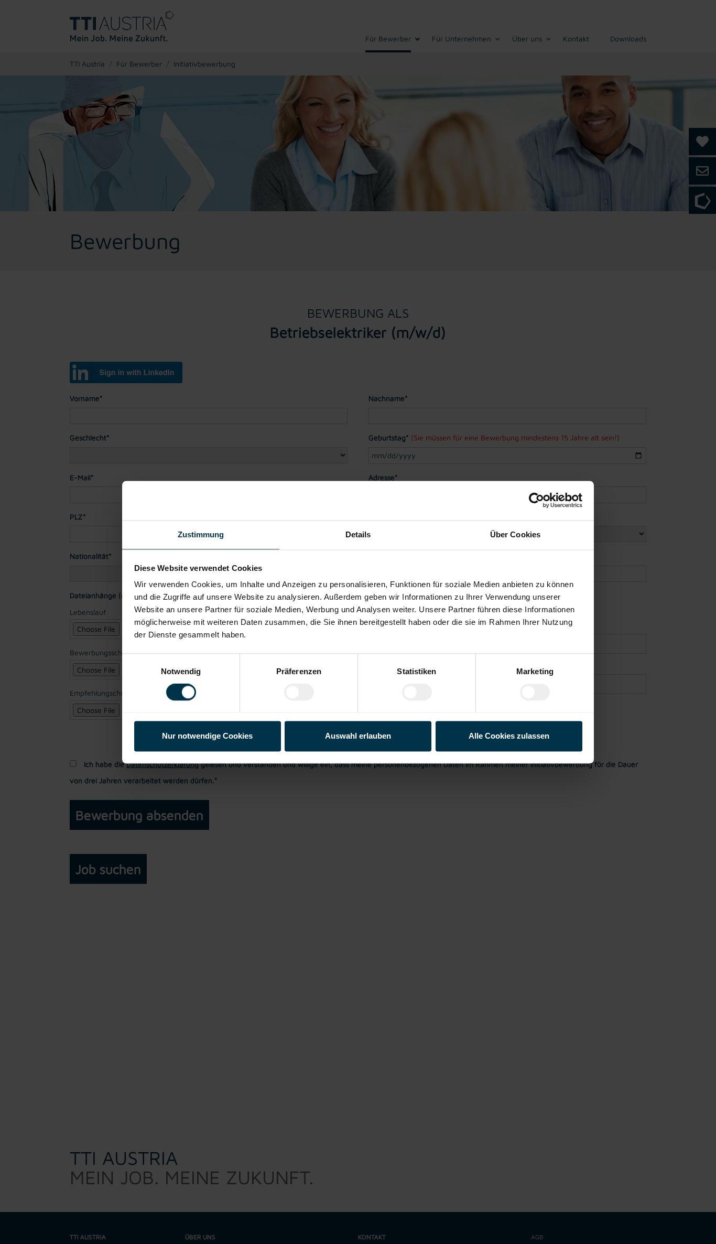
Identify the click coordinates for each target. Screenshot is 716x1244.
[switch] (299, 692)
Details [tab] (358, 534)
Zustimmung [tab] (201, 534)
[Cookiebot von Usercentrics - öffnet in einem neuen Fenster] (536, 500)
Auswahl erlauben (358, 735)
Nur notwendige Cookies (207, 735)
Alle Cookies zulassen (509, 735)
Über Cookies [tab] (515, 534)
